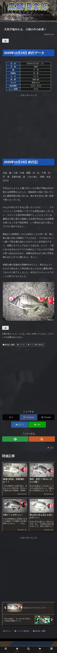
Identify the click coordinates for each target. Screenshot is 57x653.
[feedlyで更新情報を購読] (15, 439)
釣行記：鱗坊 (10, 345)
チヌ (31, 345)
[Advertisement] (28, 125)
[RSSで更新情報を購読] (42, 439)
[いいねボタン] (5, 41)
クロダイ (22, 345)
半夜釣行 (40, 345)
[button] (51, 445)
